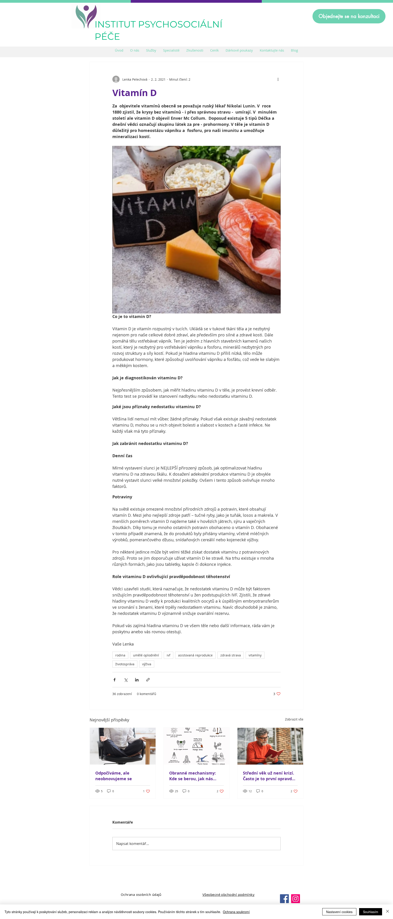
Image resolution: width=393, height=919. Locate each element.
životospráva (124, 664)
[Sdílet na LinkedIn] (137, 680)
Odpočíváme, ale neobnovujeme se (113, 776)
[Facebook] (284, 898)
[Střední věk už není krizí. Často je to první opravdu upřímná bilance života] (270, 746)
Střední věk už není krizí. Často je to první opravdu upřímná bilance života (269, 776)
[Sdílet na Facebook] (114, 680)
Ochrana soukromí (236, 911)
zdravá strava (230, 655)
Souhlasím (370, 911)
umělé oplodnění (146, 655)
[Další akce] (278, 79)
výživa (146, 664)
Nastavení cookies (339, 911)
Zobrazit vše (294, 719)
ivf (168, 655)
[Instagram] (295, 898)
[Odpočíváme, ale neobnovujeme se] (123, 746)
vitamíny (255, 655)
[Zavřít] (387, 911)
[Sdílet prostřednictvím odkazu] (148, 680)
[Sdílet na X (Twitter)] (125, 680)
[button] (151, 50)
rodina (120, 655)
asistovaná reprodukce (195, 655)
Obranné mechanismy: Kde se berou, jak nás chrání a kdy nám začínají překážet (195, 776)
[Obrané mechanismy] (196, 746)
